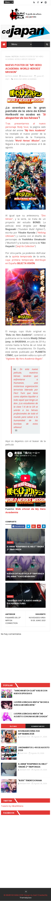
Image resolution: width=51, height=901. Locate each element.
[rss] (34, 2)
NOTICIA (15, 56)
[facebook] (38, 2)
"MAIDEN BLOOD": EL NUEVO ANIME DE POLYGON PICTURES (24, 602)
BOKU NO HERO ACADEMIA (25, 79)
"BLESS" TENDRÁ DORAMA (30, 780)
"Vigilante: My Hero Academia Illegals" (24, 358)
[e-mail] (45, 2)
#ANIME (10, 542)
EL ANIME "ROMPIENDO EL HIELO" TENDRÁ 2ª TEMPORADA (25, 548)
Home (7, 56)
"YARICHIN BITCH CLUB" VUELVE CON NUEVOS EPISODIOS (30, 692)
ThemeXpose (25, 897)
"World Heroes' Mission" (27, 140)
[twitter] (41, 2)
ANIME (15, 76)
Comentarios (37, 726)
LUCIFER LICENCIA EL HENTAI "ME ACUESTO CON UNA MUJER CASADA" (31, 715)
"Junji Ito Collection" (25, 246)
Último (13, 726)
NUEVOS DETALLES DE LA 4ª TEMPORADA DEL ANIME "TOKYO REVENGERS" (25, 575)
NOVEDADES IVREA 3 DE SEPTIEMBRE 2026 (29, 732)
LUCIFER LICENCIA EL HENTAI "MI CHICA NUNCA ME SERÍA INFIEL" (31, 703)
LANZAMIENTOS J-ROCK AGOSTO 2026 (33, 749)
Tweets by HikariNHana (12, 806)
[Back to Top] (25, 891)
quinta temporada (22, 256)
